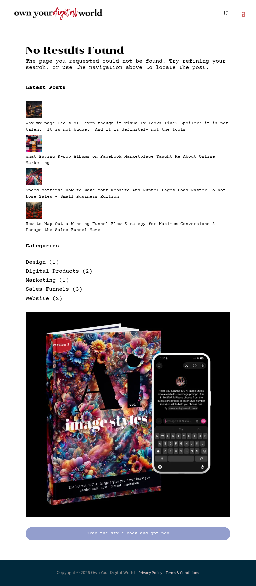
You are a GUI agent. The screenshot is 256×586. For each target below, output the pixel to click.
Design (36, 262)
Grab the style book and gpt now (128, 533)
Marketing (41, 280)
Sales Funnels (47, 289)
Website (37, 299)
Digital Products (52, 271)
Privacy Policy (150, 572)
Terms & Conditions (182, 572)
